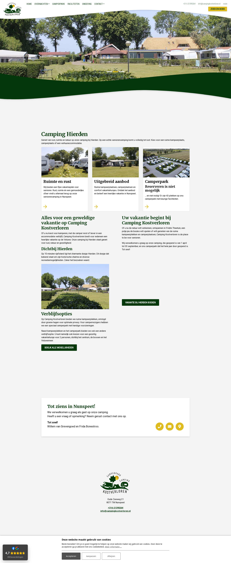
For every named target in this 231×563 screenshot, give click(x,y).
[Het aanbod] (115, 162)
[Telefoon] (160, 427)
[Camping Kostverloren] (12, 9)
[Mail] (170, 427)
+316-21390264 (115, 508)
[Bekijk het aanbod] (64, 162)
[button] (109, 72)
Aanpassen (91, 556)
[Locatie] (180, 427)
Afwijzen (111, 556)
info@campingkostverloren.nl (115, 511)
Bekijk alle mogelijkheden (59, 347)
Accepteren (71, 556)
